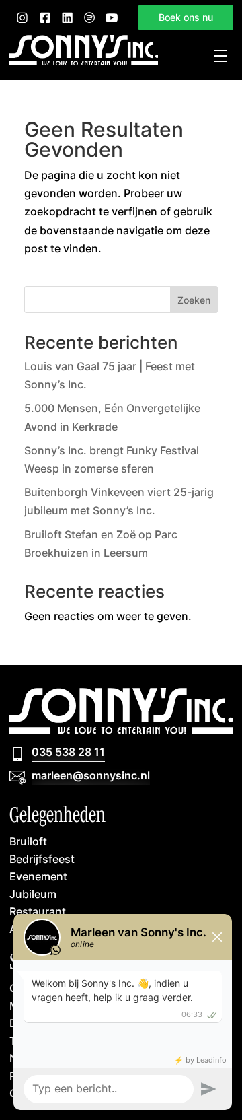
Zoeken (193, 299)
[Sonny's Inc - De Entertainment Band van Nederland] (84, 61)
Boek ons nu (186, 17)
